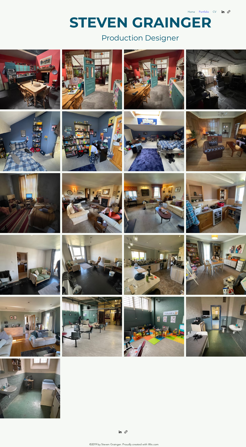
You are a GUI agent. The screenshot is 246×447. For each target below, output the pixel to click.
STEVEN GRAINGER (140, 22)
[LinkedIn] (223, 12)
